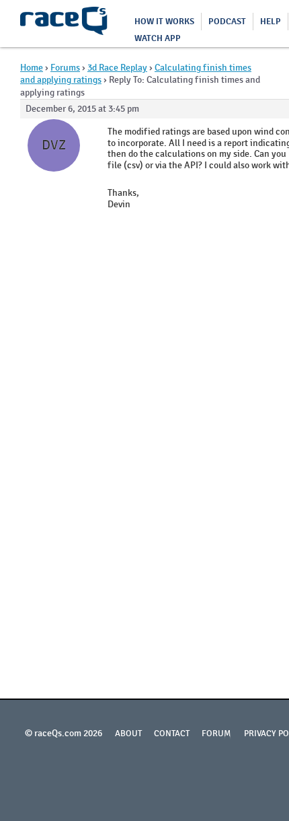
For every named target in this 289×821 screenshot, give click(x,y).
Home (31, 67)
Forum (216, 733)
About (128, 733)
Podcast (227, 21)
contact (172, 733)
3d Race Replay (117, 67)
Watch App (157, 38)
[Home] (64, 23)
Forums (65, 67)
